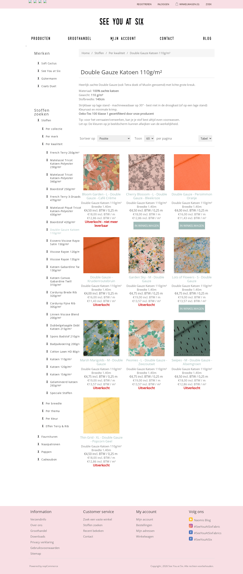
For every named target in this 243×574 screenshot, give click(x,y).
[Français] (41, 3)
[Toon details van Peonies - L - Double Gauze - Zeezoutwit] (147, 338)
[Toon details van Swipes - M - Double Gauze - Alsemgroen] (192, 338)
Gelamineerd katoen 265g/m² (64, 383)
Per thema (53, 411)
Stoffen (99, 53)
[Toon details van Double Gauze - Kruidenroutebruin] (101, 255)
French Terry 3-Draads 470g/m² (65, 198)
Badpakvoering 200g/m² (66, 344)
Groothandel (80, 38)
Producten (41, 38)
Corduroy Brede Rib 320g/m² (63, 294)
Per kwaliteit (117, 53)
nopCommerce (50, 566)
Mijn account (123, 38)
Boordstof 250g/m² (62, 189)
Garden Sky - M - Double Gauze (146, 279)
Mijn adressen (145, 531)
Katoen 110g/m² (61, 359)
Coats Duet (48, 86)
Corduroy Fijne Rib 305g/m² (62, 305)
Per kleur (52, 418)
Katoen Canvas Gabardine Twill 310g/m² (61, 281)
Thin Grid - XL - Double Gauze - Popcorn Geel (101, 439)
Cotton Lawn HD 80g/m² (66, 351)
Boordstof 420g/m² (62, 222)
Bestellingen (144, 525)
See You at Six (50, 71)
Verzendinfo (38, 519)
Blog (207, 38)
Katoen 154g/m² (61, 374)
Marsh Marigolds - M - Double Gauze (101, 362)
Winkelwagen (145, 536)
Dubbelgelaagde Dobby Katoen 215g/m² (66, 327)
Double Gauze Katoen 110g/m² (65, 231)
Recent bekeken (93, 531)
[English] (31, 3)
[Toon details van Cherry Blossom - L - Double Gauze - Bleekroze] (147, 172)
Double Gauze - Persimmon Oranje (192, 196)
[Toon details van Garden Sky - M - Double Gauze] (147, 255)
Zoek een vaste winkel (97, 519)
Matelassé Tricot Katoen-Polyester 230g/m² (61, 164)
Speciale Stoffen (61, 393)
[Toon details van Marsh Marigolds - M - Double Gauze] (101, 338)
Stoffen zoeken (93, 525)
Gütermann (49, 78)
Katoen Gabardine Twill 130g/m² (66, 268)
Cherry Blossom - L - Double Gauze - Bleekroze (146, 196)
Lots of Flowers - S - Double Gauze (192, 279)
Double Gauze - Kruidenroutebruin (101, 279)
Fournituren (49, 436)
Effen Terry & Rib (57, 426)
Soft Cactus (49, 63)
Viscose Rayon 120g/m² (65, 251)
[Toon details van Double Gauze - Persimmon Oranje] (192, 172)
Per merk (52, 136)
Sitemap (35, 553)
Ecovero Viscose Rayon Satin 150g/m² (65, 242)
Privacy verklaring (42, 542)
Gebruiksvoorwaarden (45, 548)
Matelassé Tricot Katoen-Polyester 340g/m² (61, 178)
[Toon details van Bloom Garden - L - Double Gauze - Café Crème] (101, 172)
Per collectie (54, 129)
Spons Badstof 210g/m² (66, 336)
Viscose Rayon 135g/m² (65, 259)
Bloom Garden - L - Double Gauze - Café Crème (101, 196)
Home (86, 53)
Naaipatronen (50, 444)
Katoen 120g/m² (61, 367)
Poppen (46, 452)
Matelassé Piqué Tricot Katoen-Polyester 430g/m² (65, 211)
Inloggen (163, 4)
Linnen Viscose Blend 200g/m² (64, 316)
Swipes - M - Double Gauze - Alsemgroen (192, 362)
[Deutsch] (45, 3)
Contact (167, 38)
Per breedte (54, 403)
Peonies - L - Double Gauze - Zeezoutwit (146, 362)
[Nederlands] (36, 3)
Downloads (37, 536)
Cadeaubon (49, 459)
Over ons (36, 525)
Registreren (144, 4)
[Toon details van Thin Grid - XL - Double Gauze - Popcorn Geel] (101, 415)
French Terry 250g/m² (64, 152)
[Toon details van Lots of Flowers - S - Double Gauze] (192, 255)
